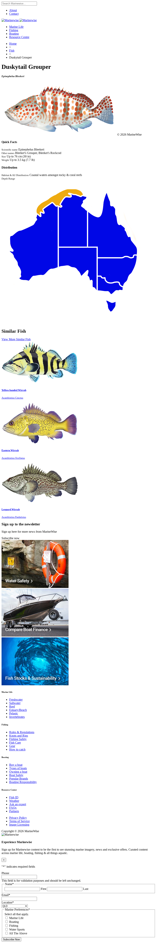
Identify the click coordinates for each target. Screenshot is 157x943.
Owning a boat (18, 771)
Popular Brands (18, 778)
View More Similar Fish (16, 339)
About (13, 10)
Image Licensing (19, 824)
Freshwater (16, 699)
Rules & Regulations (21, 732)
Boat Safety (16, 775)
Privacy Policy (18, 817)
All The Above (18, 933)
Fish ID (13, 797)
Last (85, 888)
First (43, 888)
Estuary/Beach (18, 710)
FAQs (12, 807)
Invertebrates (17, 716)
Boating (14, 33)
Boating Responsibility (23, 782)
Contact (14, 13)
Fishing (13, 30)
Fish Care (15, 742)
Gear (12, 746)
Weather (14, 800)
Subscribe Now (11, 939)
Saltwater (14, 703)
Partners (14, 811)
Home (13, 43)
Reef (12, 706)
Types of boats (18, 768)
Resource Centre (19, 37)
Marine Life (16, 26)
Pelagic (13, 713)
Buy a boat (15, 764)
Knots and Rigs (18, 735)
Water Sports (17, 929)
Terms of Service (19, 821)
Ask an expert (17, 804)
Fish (11, 50)
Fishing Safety (18, 739)
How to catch (17, 749)
